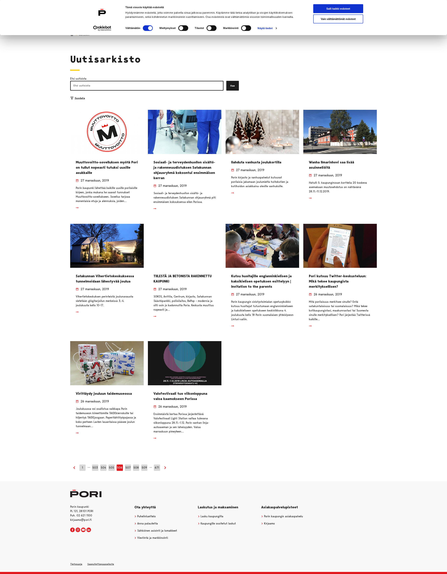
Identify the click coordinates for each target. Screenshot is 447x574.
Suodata (80, 98)
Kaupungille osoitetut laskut (218, 523)
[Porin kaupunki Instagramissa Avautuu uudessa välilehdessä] (78, 530)
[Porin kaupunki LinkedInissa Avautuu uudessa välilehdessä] (88, 530)
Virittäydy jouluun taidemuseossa (104, 393)
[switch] (183, 28)
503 (95, 467)
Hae (232, 85)
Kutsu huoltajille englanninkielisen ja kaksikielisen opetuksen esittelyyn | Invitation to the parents (261, 281)
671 (157, 467)
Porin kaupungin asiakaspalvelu (283, 516)
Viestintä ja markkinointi (152, 537)
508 (136, 467)
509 (144, 467)
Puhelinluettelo (146, 516)
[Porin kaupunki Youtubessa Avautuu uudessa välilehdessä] (83, 530)
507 (128, 467)
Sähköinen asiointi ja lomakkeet (156, 530)
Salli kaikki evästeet (338, 8)
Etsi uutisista (78, 78)
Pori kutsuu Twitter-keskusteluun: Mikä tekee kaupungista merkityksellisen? (337, 281)
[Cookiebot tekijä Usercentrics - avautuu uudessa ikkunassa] (102, 28)
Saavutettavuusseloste (100, 564)
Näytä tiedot (265, 28)
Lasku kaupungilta (211, 516)
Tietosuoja (76, 564)
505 (111, 467)
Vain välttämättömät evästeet (338, 18)
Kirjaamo (269, 523)
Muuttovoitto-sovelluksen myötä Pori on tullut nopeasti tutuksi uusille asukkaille (107, 167)
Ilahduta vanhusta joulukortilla (256, 162)
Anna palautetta (147, 523)
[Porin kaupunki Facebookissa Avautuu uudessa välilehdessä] (72, 530)
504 (103, 467)
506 (119, 467)
